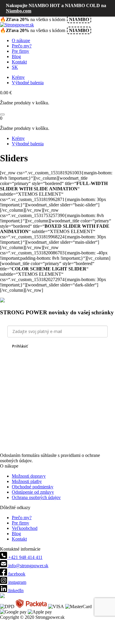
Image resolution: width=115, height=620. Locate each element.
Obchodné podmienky (32, 486)
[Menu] (2, 114)
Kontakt (19, 61)
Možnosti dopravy (29, 476)
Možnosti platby (27, 481)
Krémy (18, 77)
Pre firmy (20, 51)
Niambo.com (18, 10)
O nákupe (21, 40)
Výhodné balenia (28, 82)
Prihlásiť (20, 346)
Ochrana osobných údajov (36, 497)
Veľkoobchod (24, 528)
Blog (16, 56)
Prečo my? (22, 45)
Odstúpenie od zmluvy (33, 492)
